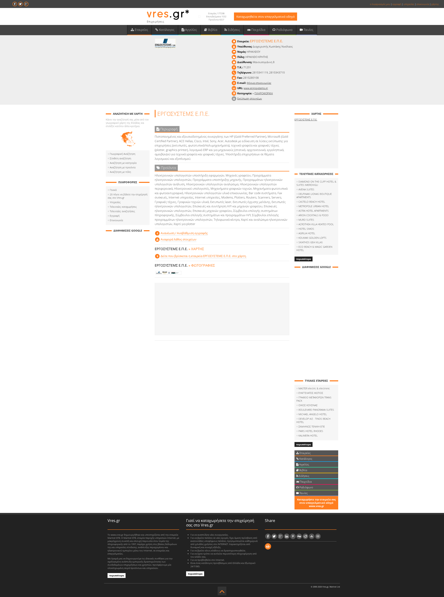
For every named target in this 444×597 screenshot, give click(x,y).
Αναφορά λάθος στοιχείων (178, 239)
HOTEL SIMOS (306, 228)
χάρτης (435, 4)
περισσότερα (303, 259)
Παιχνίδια (257, 30)
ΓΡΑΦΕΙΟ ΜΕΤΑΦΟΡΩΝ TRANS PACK (313, 399)
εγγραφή (396, 4)
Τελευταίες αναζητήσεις (122, 211)
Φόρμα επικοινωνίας (259, 83)
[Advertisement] (222, 309)
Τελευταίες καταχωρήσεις (123, 206)
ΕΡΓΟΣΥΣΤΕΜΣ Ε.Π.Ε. (305, 119)
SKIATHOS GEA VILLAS (310, 242)
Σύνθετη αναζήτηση (120, 158)
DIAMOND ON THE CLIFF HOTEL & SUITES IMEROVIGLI (316, 183)
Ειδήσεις (233, 30)
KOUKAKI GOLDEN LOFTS (312, 237)
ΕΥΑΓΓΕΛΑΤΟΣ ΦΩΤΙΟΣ (310, 393)
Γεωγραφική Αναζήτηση (122, 153)
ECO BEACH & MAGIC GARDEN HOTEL (314, 248)
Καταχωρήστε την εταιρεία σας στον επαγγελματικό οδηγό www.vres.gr (316, 503)
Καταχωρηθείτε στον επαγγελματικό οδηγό (265, 17)
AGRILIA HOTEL (306, 233)
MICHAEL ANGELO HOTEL (312, 414)
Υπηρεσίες (115, 202)
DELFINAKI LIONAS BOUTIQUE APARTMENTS (314, 195)
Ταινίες (308, 30)
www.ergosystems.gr (256, 88)
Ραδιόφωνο (284, 30)
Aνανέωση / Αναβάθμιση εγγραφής (184, 233)
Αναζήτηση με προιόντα (122, 167)
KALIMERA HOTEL (308, 435)
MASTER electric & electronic (314, 388)
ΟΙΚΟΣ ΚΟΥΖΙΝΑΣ (308, 405)
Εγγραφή (114, 215)
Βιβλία (212, 30)
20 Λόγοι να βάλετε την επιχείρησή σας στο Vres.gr (127, 196)
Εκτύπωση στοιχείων (249, 98)
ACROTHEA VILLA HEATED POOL (316, 224)
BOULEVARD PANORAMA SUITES (316, 409)
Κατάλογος (166, 30)
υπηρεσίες (409, 4)
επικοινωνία (423, 4)
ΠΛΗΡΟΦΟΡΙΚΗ (263, 93)
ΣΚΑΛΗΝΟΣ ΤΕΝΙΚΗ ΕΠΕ (311, 426)
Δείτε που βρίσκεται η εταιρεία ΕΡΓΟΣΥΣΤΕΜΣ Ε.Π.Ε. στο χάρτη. (204, 256)
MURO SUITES (306, 219)
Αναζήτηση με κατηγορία (123, 163)
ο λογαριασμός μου (380, 4)
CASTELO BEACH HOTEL (311, 201)
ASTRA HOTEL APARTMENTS (313, 210)
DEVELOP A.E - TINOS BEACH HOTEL (313, 420)
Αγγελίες (190, 30)
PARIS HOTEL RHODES (310, 431)
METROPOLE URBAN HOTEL (313, 206)
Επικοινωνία (116, 220)
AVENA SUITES (306, 189)
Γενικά (113, 190)
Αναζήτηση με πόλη (120, 172)
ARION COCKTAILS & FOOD (313, 215)
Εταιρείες (141, 30)
